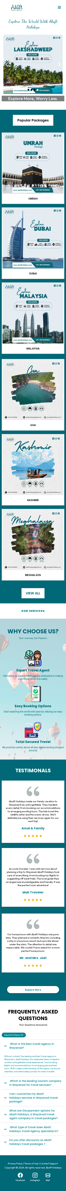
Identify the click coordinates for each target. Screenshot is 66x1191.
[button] (59, 8)
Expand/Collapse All (13, 1035)
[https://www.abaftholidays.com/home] (33, 64)
